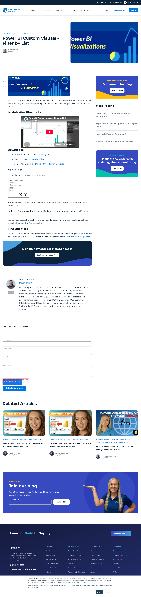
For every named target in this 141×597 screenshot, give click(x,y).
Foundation (117, 559)
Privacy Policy (82, 582)
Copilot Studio (96, 568)
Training (59, 10)
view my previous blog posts (76, 237)
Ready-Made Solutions (76, 572)
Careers (116, 564)
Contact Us (117, 168)
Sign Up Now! (117, 90)
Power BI (7, 439)
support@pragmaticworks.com (24, 569)
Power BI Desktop (19, 439)
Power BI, (6, 33)
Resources (85, 10)
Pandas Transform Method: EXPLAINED (115, 141)
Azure (93, 572)
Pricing (105, 10)
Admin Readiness (74, 568)
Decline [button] (108, 592)
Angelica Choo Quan (109, 456)
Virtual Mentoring (74, 559)
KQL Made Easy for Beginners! (111, 134)
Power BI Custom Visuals (22, 33)
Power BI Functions (35, 439)
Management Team (120, 555)
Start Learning (120, 10)
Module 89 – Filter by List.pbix (49, 164)
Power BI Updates (80, 439)
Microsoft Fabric (97, 564)
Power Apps (95, 555)
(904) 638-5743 (133, 2)
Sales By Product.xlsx (33, 159)
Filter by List (44, 154)
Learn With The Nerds (54, 568)
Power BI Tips (124, 442)
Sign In (133, 10)
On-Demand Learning (54, 551)
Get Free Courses (121, 533)
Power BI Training (65, 439)
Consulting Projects (75, 551)
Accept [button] (99, 592)
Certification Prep (52, 564)
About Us (116, 551)
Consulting (46, 10)
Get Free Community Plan (47, 255)
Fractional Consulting (76, 555)
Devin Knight (13, 49)
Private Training (51, 559)
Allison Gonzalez (15, 453)
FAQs (115, 572)
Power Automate (97, 559)
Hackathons (72, 564)
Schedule (72, 10)
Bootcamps (50, 555)
